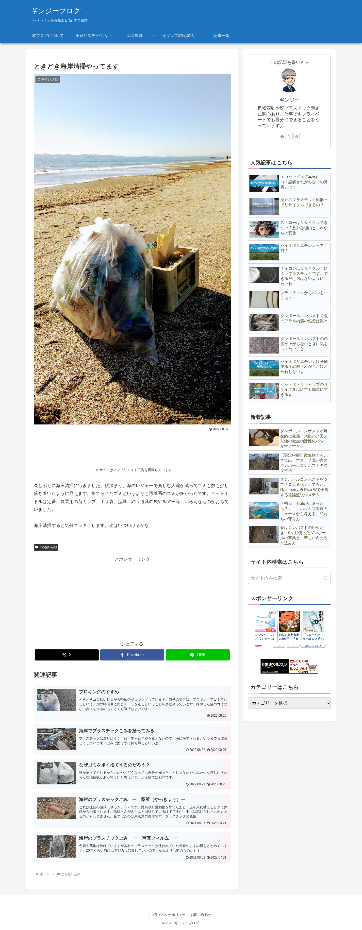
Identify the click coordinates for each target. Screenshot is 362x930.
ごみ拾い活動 (48, 547)
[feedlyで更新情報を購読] (296, 136)
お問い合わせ (201, 915)
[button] (325, 578)
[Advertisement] (132, 447)
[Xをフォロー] (289, 136)
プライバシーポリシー (168, 915)
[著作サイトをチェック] (282, 136)
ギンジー (289, 100)
